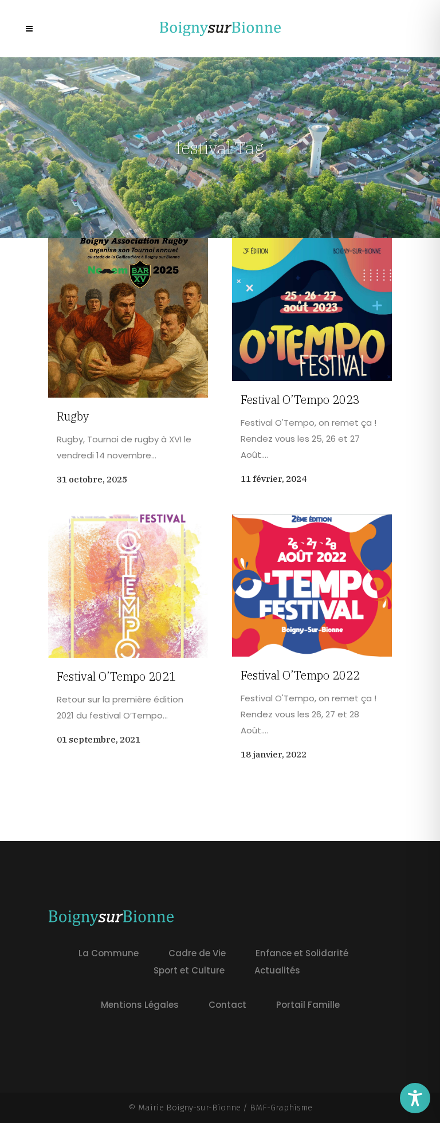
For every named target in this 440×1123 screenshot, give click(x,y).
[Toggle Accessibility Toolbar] (415, 1098)
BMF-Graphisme (281, 1107)
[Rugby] (128, 318)
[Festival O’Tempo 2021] (128, 586)
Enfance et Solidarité (302, 953)
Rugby (73, 416)
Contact (227, 1005)
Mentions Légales (140, 1005)
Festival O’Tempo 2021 (116, 676)
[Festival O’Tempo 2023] (312, 309)
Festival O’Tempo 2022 (300, 675)
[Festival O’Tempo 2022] (312, 585)
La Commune (108, 953)
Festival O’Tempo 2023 (300, 399)
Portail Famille (308, 1005)
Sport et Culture (189, 970)
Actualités (277, 970)
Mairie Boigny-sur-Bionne (189, 1107)
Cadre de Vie (197, 953)
